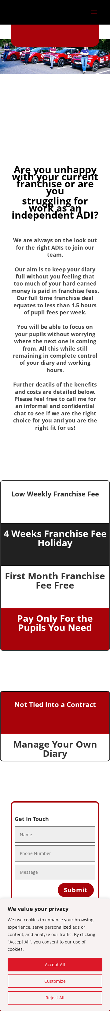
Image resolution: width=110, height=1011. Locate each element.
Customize (55, 981)
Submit (76, 890)
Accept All (55, 964)
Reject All (55, 998)
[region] (55, 955)
